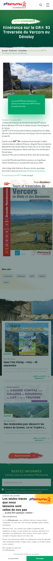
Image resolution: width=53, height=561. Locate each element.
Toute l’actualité (22, 455)
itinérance (21, 276)
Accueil (5, 50)
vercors (41, 276)
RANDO (7, 354)
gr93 (32, 276)
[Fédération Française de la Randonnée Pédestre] (15, 5)
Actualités (22, 50)
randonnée (8, 276)
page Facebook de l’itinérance (34, 171)
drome (6, 282)
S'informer (13, 50)
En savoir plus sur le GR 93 (12, 175)
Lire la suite (39, 376)
